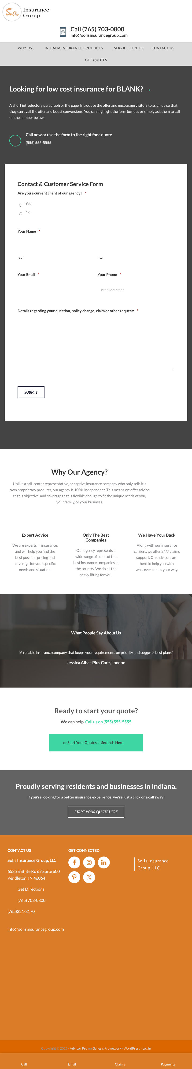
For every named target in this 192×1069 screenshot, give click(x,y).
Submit (31, 392)
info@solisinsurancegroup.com (99, 35)
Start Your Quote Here (96, 811)
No (28, 212)
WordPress (132, 1048)
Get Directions (31, 889)
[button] (96, 742)
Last (100, 258)
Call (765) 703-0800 (97, 29)
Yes (28, 203)
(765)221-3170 (21, 911)
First (21, 258)
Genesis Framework (106, 1048)
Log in (146, 1048)
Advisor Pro (78, 1048)
